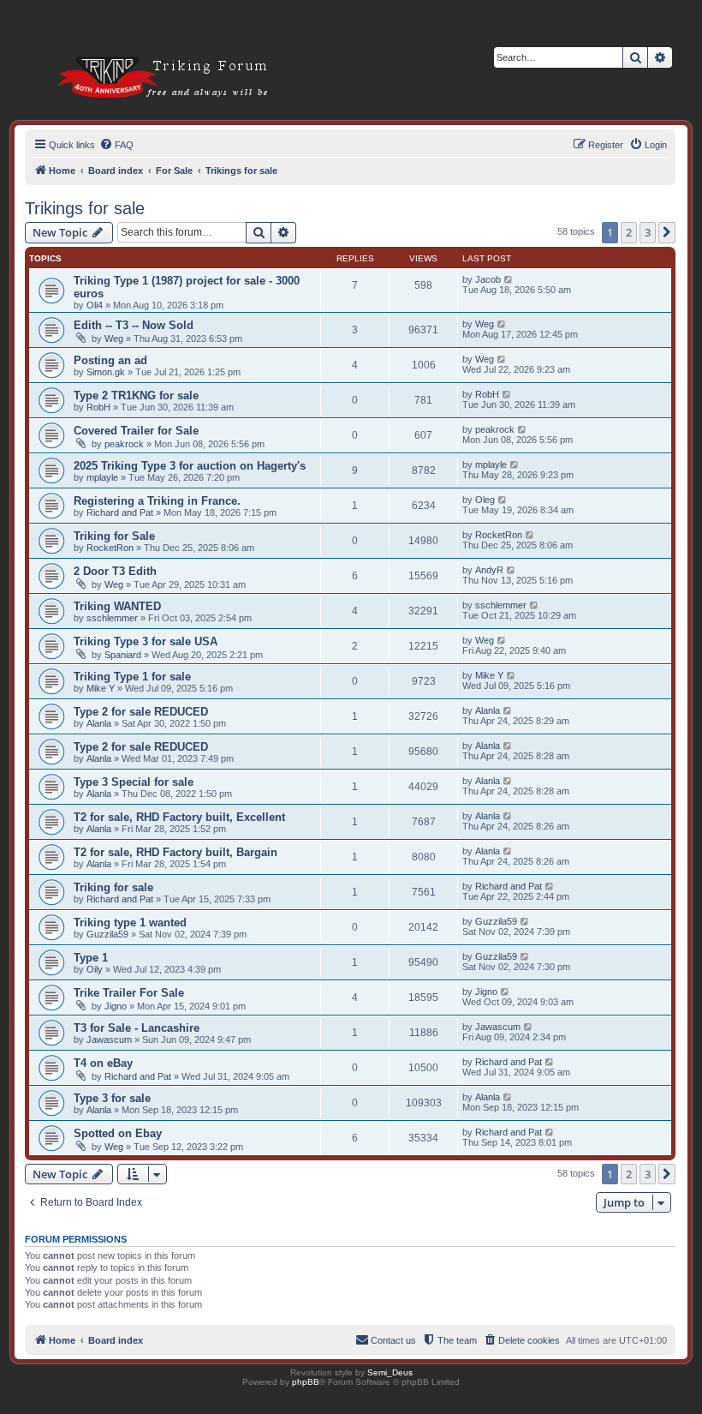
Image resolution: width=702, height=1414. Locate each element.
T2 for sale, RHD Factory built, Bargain (175, 852)
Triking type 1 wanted (130, 922)
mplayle (102, 477)
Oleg (485, 499)
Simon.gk (105, 372)
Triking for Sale (114, 536)
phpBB (305, 1382)
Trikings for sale (85, 208)
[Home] (142, 51)
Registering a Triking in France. (157, 500)
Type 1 (91, 957)
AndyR (489, 570)
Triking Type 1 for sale (132, 676)
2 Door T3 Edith (115, 571)
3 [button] (648, 232)
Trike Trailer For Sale (129, 992)
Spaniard (122, 655)
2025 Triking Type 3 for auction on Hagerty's (190, 465)
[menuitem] (116, 145)
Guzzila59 (107, 934)
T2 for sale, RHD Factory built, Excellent (179, 817)
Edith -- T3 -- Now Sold (133, 325)
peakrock (124, 444)
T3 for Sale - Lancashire (136, 1028)
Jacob (488, 279)
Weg (113, 338)
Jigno (115, 1006)
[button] (666, 232)
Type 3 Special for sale (133, 782)
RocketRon (110, 547)
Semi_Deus (390, 1372)
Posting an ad (110, 360)
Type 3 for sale (112, 1098)
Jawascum (109, 1039)
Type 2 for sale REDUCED (141, 711)
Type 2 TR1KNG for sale (136, 395)
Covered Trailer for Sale (136, 430)
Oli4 (94, 305)
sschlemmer (112, 618)
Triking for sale (113, 887)
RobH (98, 407)
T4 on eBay (103, 1063)
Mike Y (100, 688)
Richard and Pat (119, 512)
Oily (94, 969)
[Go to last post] (509, 279)
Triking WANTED (117, 606)
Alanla (98, 723)
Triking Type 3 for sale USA (145, 641)
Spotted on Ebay (118, 1133)
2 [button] (629, 232)
